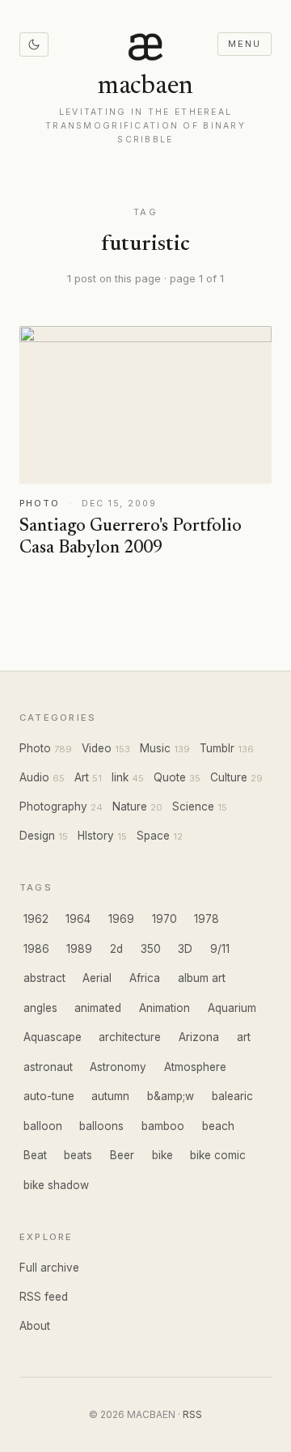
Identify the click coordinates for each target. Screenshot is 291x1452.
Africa (144, 978)
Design (37, 835)
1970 (164, 918)
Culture (228, 777)
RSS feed (43, 1296)
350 (151, 948)
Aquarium (232, 1007)
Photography (53, 806)
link (120, 777)
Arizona (199, 1037)
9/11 (220, 948)
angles (40, 1007)
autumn (110, 1096)
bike (162, 1155)
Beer (122, 1155)
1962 (35, 918)
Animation (164, 1007)
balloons (101, 1126)
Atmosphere (195, 1066)
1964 (78, 918)
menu (244, 43)
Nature (129, 806)
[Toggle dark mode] (33, 44)
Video (97, 748)
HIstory (96, 835)
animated (97, 1007)
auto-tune (48, 1096)
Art (81, 777)
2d (116, 948)
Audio (34, 777)
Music (155, 748)
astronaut (48, 1066)
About (34, 1325)
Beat (35, 1155)
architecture (130, 1037)
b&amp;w (170, 1096)
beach (218, 1126)
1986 (36, 948)
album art (202, 978)
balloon (42, 1126)
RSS (192, 1414)
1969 (121, 918)
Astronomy (118, 1066)
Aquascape (52, 1037)
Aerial (97, 978)
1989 (79, 948)
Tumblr (217, 748)
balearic (232, 1096)
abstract (44, 978)
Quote (170, 777)
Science (193, 806)
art (244, 1037)
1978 (206, 918)
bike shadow (56, 1185)
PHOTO (39, 503)
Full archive (49, 1267)
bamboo (162, 1126)
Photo (35, 748)
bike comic (218, 1155)
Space (153, 835)
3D (185, 948)
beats (78, 1155)
